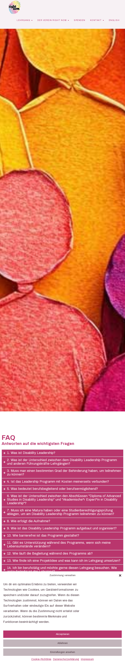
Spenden (79, 20)
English (114, 20)
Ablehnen (62, 643)
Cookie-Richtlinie (41, 659)
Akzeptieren (62, 634)
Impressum (87, 659)
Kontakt (96, 20)
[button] (120, 575)
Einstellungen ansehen (62, 652)
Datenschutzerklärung (66, 659)
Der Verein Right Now (52, 20)
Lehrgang (24, 20)
